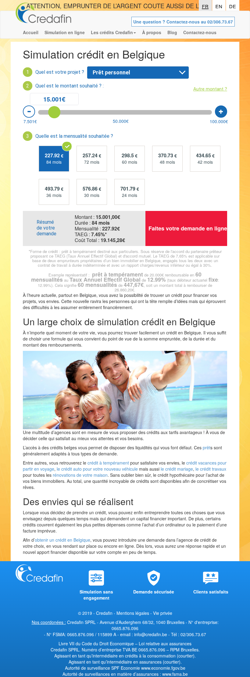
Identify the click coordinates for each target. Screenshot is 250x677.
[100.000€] (221, 111)
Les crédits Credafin (112, 32)
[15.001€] (54, 112)
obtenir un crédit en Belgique (62, 540)
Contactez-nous (199, 32)
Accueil (30, 32)
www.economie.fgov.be (163, 668)
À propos (151, 32)
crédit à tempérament (108, 463)
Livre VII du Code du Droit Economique (97, 643)
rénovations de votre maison (80, 475)
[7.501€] (29, 111)
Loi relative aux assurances (165, 643)
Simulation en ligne (65, 32)
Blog (172, 32)
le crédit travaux (210, 469)
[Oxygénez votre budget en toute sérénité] (43, 18)
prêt (206, 447)
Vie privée (162, 613)
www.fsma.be (175, 674)
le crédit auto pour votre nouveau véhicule (97, 469)
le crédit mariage (177, 469)
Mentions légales (132, 613)
